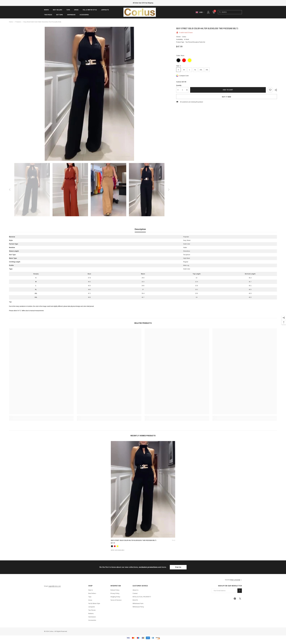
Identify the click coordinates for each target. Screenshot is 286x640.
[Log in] (208, 12)
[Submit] (239, 590)
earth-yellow (117, 546)
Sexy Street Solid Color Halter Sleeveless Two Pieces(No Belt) (143, 540)
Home (11, 22)
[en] (197, 12)
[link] (41, 417)
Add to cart (228, 90)
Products (18, 22)
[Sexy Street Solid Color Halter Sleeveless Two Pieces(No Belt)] (143, 489)
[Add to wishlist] (270, 90)
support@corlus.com (54, 586)
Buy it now (226, 97)
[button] (9, 189)
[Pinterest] (235, 598)
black (112, 546)
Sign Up (178, 567)
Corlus (184, 37)
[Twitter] (240, 598)
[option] (89, 94)
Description (140, 229)
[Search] (220, 12)
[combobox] (232, 12)
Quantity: (179, 85)
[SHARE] (275, 90)
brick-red (115, 546)
